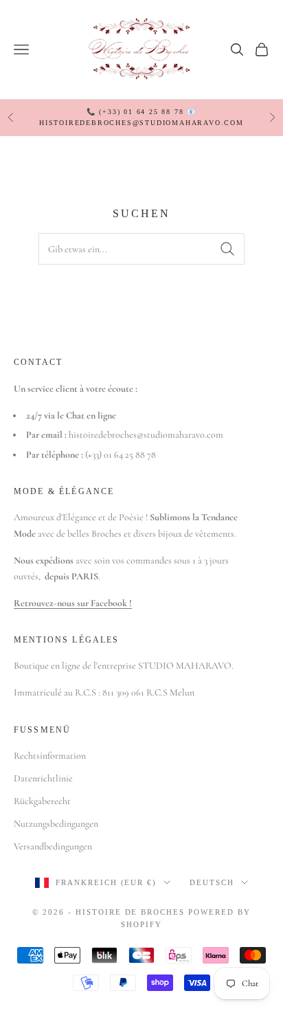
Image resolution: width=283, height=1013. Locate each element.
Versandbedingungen (53, 846)
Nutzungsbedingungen (56, 824)
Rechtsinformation (50, 755)
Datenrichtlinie (43, 778)
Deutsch (212, 882)
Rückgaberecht (42, 801)
